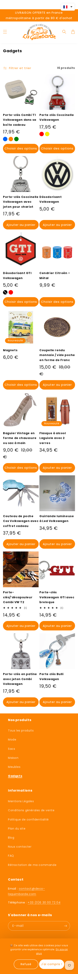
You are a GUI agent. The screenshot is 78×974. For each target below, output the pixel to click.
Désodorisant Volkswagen (50, 199)
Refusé (26, 964)
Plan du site (16, 829)
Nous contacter (19, 847)
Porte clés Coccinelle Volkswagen (56, 117)
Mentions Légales (21, 801)
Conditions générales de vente (31, 810)
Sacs (11, 749)
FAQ (11, 856)
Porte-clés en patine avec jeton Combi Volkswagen (20, 679)
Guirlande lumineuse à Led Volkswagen (56, 518)
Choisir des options (21, 148)
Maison (13, 758)
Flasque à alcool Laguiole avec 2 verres (52, 438)
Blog (11, 838)
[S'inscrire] (65, 926)
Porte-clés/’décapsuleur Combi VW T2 (17, 597)
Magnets (10, 350)
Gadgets (15, 776)
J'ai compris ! (51, 964)
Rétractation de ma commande (32, 865)
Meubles (14, 767)
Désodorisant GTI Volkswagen (17, 275)
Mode (12, 740)
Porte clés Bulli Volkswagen (51, 676)
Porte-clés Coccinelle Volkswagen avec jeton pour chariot (21, 202)
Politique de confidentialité (28, 819)
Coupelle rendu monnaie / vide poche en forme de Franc (57, 355)
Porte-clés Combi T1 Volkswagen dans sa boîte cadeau (19, 120)
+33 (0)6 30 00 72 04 (44, 902)
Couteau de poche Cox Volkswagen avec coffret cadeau (20, 521)
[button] (5, 31)
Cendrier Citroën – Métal (54, 275)
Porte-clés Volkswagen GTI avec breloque (56, 597)
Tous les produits (21, 730)
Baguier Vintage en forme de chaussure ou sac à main (20, 438)
